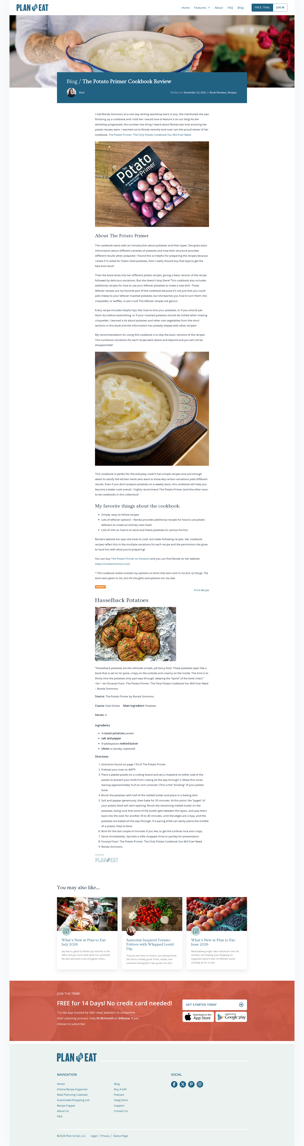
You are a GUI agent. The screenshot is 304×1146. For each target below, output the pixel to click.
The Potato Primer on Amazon (130, 558)
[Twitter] (183, 1084)
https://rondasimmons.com (112, 564)
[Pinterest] (191, 1084)
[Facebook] (174, 1084)
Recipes (232, 93)
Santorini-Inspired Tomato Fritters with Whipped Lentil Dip (150, 944)
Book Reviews (218, 93)
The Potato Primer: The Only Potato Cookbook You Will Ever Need (149, 135)
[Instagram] (200, 1084)
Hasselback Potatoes (121, 600)
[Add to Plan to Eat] (100, 586)
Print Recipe (201, 590)
